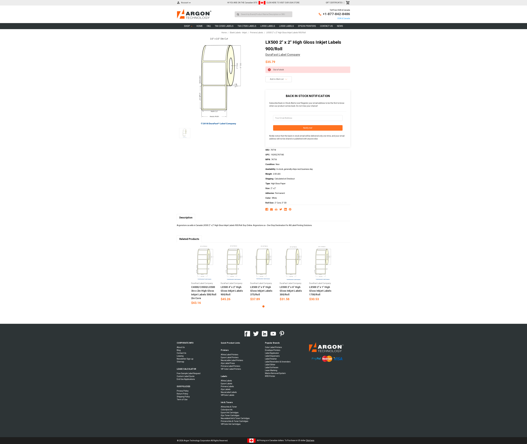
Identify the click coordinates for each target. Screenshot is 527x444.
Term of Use (182, 399)
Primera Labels (227, 386)
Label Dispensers (272, 356)
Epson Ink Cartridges (230, 412)
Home (199, 26)
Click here (310, 440)
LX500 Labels (286, 26)
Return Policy (182, 394)
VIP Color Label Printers (231, 369)
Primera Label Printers (230, 366)
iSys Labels (225, 389)
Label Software (271, 367)
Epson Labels (226, 383)
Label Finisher (271, 359)
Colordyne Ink (226, 410)
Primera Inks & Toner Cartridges (234, 421)
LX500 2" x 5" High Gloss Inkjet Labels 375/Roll (261, 291)
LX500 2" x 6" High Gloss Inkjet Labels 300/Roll (291, 291)
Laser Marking (271, 370)
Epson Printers (307, 26)
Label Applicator (272, 353)
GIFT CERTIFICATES (334, 3)
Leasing (180, 356)
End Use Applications (186, 379)
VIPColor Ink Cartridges (231, 424)
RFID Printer (270, 376)
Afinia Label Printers (229, 354)
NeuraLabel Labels (229, 392)
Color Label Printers (273, 347)
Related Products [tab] (189, 239)
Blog (179, 350)
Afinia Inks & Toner (229, 407)
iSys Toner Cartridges (230, 415)
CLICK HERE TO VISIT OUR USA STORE (283, 3)
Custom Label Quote (185, 376)
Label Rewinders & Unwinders (278, 362)
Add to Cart (204, 265)
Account (184, 3)
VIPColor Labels (227, 395)
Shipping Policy (183, 397)
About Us (181, 347)
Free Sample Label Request (189, 373)
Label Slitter (270, 364)
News (340, 26)
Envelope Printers (272, 350)
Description (185, 217)
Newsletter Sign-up (185, 359)
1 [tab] (263, 306)
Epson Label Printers (230, 357)
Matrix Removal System (275, 373)
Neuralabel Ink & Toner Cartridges (235, 418)
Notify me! (307, 128)
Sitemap (180, 362)
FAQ (209, 26)
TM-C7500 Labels (247, 26)
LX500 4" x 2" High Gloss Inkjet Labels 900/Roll (232, 291)
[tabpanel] (204, 275)
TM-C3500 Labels (224, 26)
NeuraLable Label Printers (232, 360)
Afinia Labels (226, 381)
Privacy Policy (183, 391)
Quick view (204, 260)
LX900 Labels (267, 26)
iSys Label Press (228, 363)
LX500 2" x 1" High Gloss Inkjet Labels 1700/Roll (320, 291)
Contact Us (326, 26)
